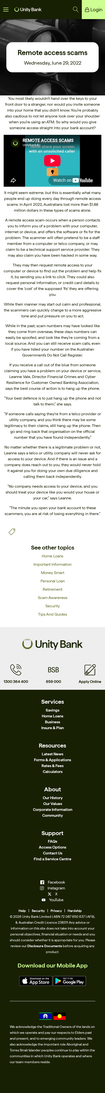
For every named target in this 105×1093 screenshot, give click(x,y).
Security (52, 606)
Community (52, 815)
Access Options (52, 847)
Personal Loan (53, 581)
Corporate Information (52, 809)
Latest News (52, 754)
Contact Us (52, 853)
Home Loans (52, 556)
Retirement (52, 589)
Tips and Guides (52, 614)
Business (52, 722)
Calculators (53, 771)
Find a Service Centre (52, 859)
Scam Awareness (52, 597)
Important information (52, 564)
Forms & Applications (52, 760)
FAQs (52, 841)
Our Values (52, 803)
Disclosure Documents (44, 946)
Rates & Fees (52, 765)
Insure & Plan (52, 727)
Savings (52, 710)
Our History (53, 797)
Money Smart (52, 572)
